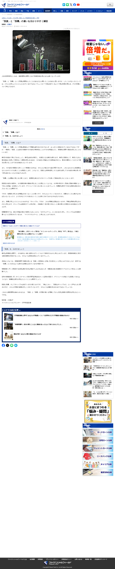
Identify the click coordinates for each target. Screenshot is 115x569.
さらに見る (98, 122)
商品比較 (109, 10)
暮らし (55, 10)
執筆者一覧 (88, 559)
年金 (28, 10)
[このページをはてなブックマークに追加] (64, 4)
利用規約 (40, 559)
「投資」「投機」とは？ (11, 132)
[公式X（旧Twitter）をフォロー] (71, 4)
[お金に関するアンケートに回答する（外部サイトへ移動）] (98, 411)
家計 (67, 10)
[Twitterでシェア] (7, 345)
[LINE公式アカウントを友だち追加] (67, 4)
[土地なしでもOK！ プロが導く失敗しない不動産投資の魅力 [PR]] (98, 377)
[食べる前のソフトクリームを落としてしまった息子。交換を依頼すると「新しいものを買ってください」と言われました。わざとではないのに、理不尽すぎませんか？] (88, 183)
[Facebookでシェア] (3, 345)
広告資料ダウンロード (101, 559)
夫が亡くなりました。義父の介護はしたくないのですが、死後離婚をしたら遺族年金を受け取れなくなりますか (102, 139)
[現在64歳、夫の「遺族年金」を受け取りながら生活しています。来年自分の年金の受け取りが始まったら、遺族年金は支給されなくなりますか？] (88, 172)
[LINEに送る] (11, 345)
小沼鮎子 (9, 24)
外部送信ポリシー (67, 559)
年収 (10, 10)
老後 (62, 10)
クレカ (82, 10)
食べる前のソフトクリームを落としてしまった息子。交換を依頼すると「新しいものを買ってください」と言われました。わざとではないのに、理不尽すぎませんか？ (102, 184)
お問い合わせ (78, 559)
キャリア (74, 10)
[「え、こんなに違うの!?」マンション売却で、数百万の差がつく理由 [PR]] (98, 396)
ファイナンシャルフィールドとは (17, 559)
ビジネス (89, 10)
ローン (40, 10)
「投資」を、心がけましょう (13, 136)
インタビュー (99, 10)
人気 (4, 10)
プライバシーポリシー (52, 559)
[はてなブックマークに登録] (15, 345)
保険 (33, 10)
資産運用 (47, 10)
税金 (22, 10)
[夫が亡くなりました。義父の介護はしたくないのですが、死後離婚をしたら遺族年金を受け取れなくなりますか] (88, 138)
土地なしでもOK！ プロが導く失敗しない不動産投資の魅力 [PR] (20, 17)
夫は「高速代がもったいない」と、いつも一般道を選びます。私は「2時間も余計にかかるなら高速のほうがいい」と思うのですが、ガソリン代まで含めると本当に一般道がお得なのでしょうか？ (102, 150)
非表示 (42, 129)
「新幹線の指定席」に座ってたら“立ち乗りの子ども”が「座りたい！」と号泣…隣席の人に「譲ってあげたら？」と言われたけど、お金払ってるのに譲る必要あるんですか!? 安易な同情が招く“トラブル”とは (102, 162)
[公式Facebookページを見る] (74, 4)
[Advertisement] (41, 104)
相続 (16, 10)
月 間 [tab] (105, 133)
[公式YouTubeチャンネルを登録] (78, 4)
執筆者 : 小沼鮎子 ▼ (14, 120)
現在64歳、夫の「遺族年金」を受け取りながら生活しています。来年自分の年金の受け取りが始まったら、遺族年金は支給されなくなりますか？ (102, 174)
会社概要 (32, 559)
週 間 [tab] (90, 133)
